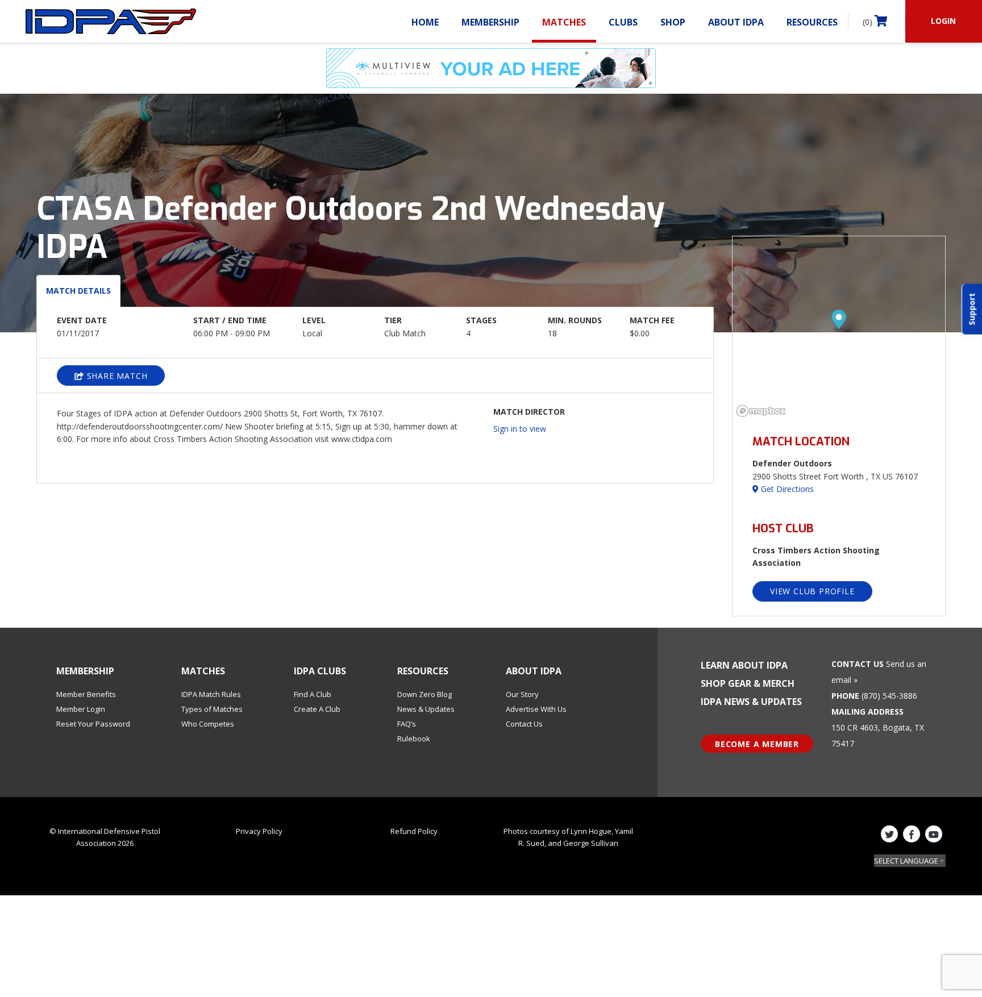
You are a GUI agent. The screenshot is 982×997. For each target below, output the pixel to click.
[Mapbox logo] (761, 411)
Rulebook (413, 738)
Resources (812, 22)
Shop (672, 22)
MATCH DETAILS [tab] (78, 290)
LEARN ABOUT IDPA (744, 665)
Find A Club (312, 694)
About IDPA (736, 22)
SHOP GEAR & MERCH (747, 683)
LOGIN (943, 20)
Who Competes (207, 724)
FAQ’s (406, 724)
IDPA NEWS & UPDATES (751, 701)
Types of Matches (212, 709)
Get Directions (786, 488)
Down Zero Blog (424, 694)
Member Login (80, 709)
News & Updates (426, 709)
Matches (564, 22)
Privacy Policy (259, 831)
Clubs (623, 22)
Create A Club (317, 709)
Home (425, 22)
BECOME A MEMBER (757, 744)
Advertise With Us (536, 709)
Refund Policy (414, 831)
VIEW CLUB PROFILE (812, 591)
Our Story (522, 694)
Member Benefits (86, 694)
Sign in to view (519, 428)
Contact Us (524, 724)
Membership (490, 22)
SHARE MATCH (116, 375)
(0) (869, 21)
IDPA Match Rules (211, 694)
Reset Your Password (93, 724)
